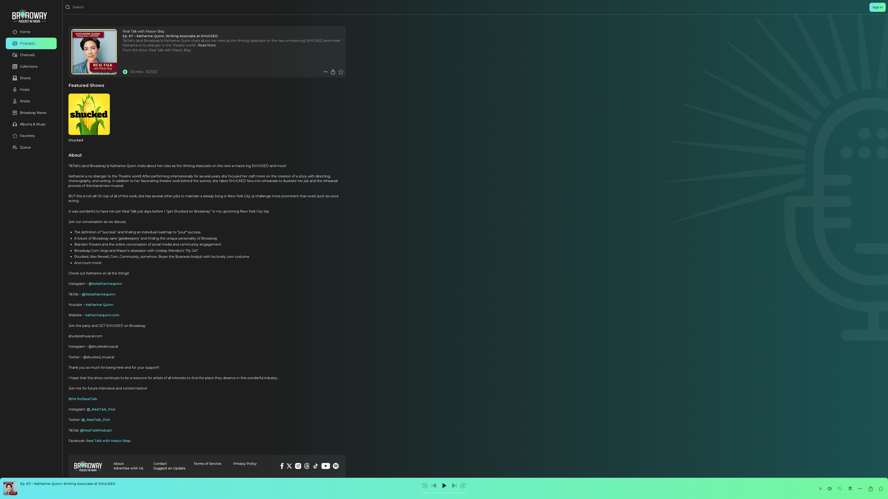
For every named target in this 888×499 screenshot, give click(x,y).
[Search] (67, 7)
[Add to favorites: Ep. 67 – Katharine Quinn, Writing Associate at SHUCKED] (881, 489)
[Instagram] (298, 466)
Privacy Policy (245, 464)
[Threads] (307, 466)
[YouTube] (325, 466)
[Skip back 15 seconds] (425, 485)
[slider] (444, 493)
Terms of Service (207, 464)
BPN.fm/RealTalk (82, 399)
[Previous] (434, 485)
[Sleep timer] (850, 488)
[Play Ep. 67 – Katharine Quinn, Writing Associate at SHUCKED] (125, 71)
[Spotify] (336, 466)
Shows (25, 78)
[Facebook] (282, 466)
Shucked (75, 140)
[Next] (454, 485)
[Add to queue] (840, 489)
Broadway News (33, 113)
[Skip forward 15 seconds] (463, 485)
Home (25, 32)
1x (820, 489)
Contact (160, 464)
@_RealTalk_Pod (101, 409)
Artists (25, 101)
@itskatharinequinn (105, 284)
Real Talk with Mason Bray (170, 50)
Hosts (24, 90)
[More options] (860, 488)
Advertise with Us (128, 468)
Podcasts (27, 43)
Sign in (878, 7)
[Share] (871, 489)
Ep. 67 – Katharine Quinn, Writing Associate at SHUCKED (67, 484)
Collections (28, 66)
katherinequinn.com (102, 315)
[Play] (444, 485)
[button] (829, 488)
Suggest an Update (169, 468)
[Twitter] (289, 466)
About (119, 464)
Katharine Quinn (99, 305)
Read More (207, 45)
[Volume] (829, 488)
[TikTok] (316, 466)
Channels (27, 55)
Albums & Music (33, 124)
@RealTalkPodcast (96, 430)
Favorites (27, 136)
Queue (25, 147)
